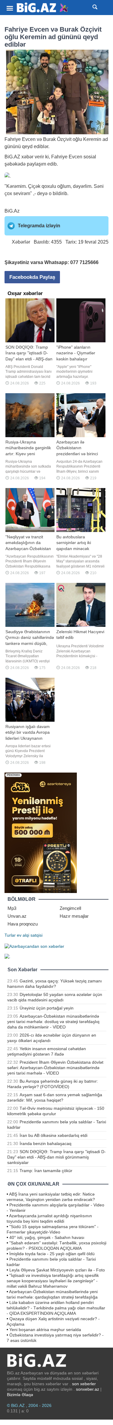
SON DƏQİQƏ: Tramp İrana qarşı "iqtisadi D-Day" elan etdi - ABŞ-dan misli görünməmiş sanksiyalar (56, 1157)
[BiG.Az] (43, 7)
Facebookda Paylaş (32, 277)
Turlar (10, 935)
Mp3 (12, 908)
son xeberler (84, 1383)
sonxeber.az (87, 1389)
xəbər (27, 156)
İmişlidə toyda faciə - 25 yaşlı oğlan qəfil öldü (52, 1253)
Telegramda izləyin (39, 225)
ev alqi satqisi (29, 935)
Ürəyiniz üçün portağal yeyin (47, 1008)
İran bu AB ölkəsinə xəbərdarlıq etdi (53, 1135)
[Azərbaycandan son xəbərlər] (34, 946)
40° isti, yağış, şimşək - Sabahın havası (46, 1237)
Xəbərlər (21, 241)
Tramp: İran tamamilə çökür (46, 1170)
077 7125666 (84, 262)
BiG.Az (12, 210)
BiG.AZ (12, 156)
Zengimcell (70, 908)
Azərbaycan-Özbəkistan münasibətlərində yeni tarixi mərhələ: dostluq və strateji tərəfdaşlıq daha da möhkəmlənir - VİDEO (53, 1021)
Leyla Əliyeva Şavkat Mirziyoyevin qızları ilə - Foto (57, 1270)
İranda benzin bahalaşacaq (45, 1143)
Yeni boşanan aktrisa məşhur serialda (45, 1329)
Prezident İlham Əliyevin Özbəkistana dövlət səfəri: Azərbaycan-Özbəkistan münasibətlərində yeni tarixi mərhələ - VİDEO (55, 1067)
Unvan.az (17, 916)
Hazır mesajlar (74, 916)
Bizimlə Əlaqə (20, 1394)
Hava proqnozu (23, 923)
